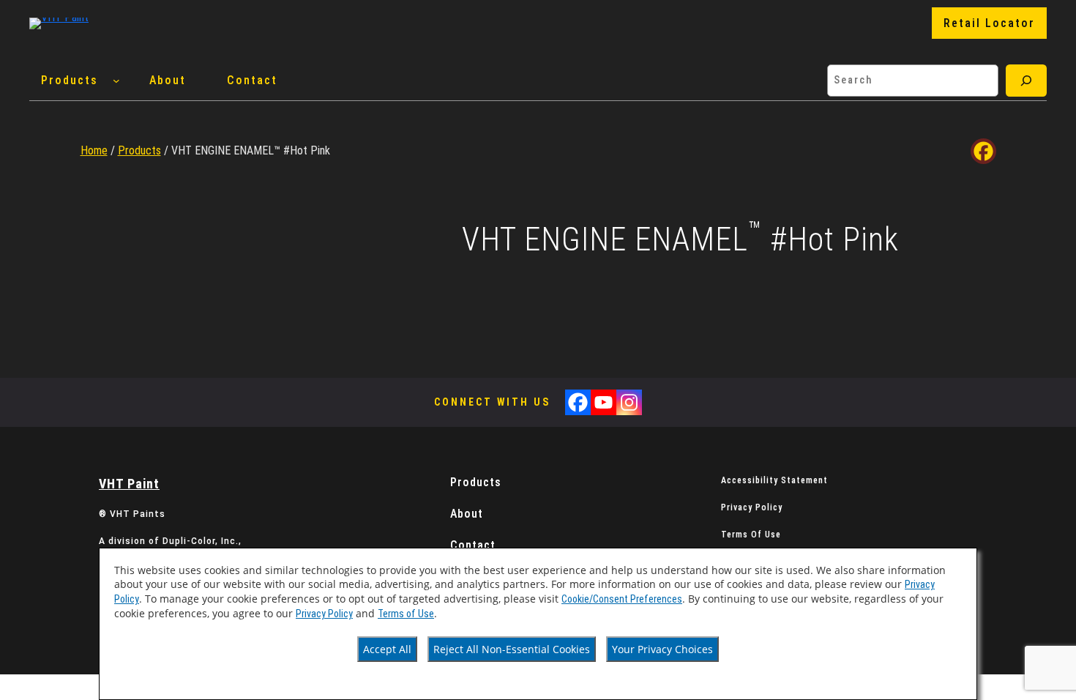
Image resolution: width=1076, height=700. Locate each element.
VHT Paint (129, 483)
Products (139, 150)
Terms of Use (406, 613)
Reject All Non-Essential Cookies (511, 649)
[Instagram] (629, 402)
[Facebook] (983, 151)
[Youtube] (603, 402)
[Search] (1026, 80)
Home (94, 150)
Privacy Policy (324, 613)
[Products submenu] (116, 80)
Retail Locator (989, 23)
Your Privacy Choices (662, 649)
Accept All (387, 649)
